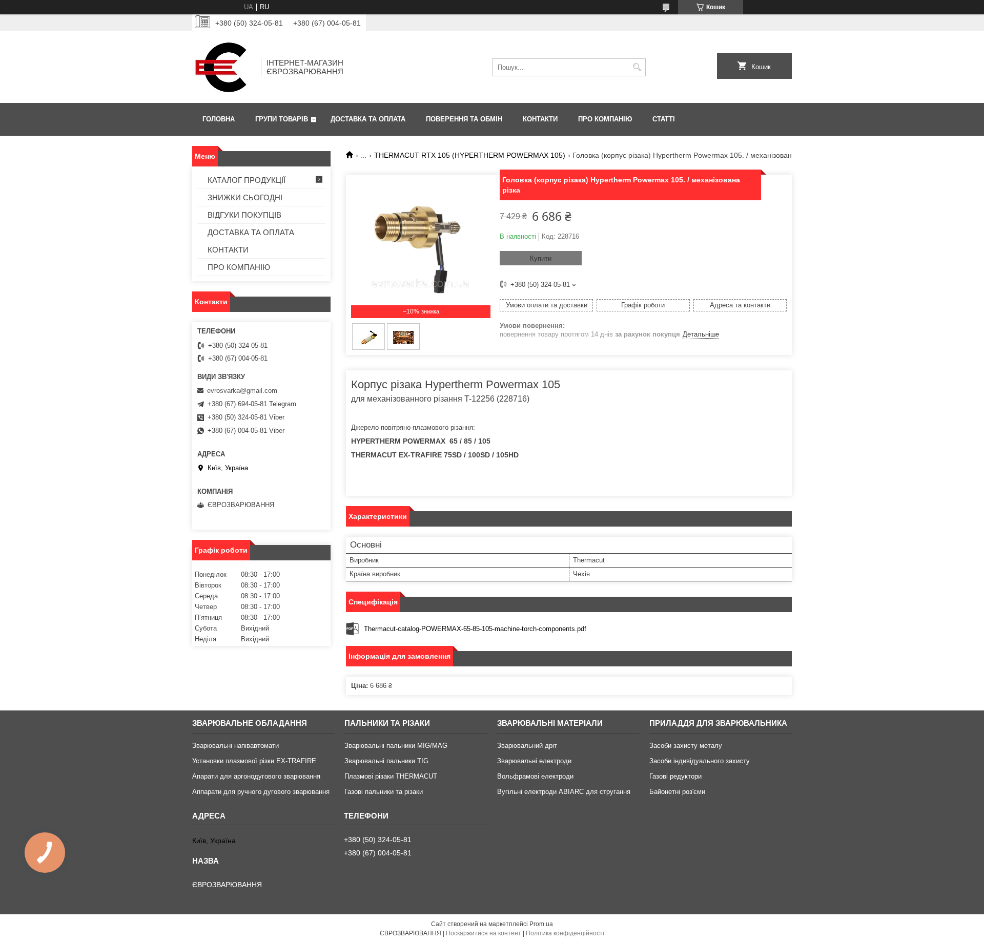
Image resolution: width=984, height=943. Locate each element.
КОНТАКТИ (540, 119)
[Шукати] (637, 67)
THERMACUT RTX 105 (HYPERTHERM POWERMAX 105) (469, 155)
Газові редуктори (675, 776)
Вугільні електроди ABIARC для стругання (563, 791)
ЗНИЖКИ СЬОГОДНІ (245, 197)
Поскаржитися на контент (483, 933)
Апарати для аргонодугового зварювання (256, 776)
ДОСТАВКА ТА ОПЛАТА (368, 119)
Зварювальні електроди (534, 761)
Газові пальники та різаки (383, 791)
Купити (540, 258)
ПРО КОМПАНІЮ (605, 119)
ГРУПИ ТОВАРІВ (281, 119)
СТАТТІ (663, 119)
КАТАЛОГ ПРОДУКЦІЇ (246, 180)
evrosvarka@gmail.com (242, 390)
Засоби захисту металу (685, 745)
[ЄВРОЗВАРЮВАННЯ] (223, 67)
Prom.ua (541, 924)
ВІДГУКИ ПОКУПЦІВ (244, 215)
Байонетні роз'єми (677, 791)
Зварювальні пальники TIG (386, 761)
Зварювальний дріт (527, 745)
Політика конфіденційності (565, 933)
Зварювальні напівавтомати (235, 745)
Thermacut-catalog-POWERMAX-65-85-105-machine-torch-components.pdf (475, 629)
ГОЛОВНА (218, 119)
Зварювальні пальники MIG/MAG (395, 745)
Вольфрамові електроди (535, 776)
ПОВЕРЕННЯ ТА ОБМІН (464, 119)
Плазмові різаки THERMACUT (390, 776)
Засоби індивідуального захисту (699, 761)
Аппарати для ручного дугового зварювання (261, 791)
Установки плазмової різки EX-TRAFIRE (254, 761)
